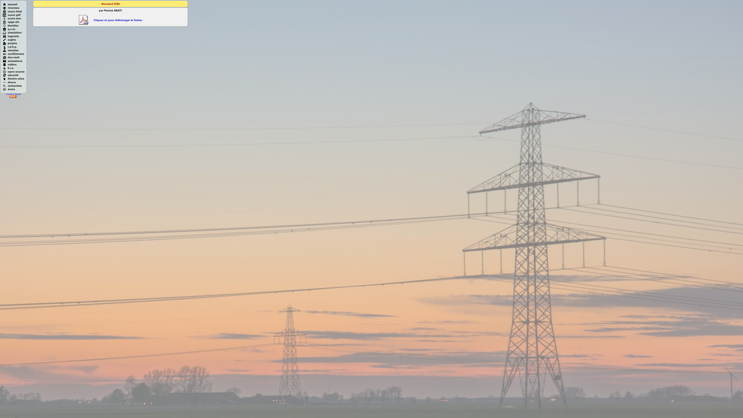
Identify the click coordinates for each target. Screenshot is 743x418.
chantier (13, 50)
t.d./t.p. (12, 46)
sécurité (13, 75)
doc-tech (14, 57)
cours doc (14, 18)
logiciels (13, 36)
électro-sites (16, 78)
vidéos (12, 64)
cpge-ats (13, 21)
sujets (12, 39)
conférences (16, 53)
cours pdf (14, 14)
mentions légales (13, 94)
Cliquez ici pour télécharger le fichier (118, 20)
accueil (12, 4)
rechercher (15, 85)
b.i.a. (11, 67)
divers (12, 82)
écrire (11, 89)
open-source (16, 71)
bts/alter (13, 25)
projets (12, 43)
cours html (15, 11)
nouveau (13, 7)
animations (15, 61)
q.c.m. (12, 29)
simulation (15, 32)
